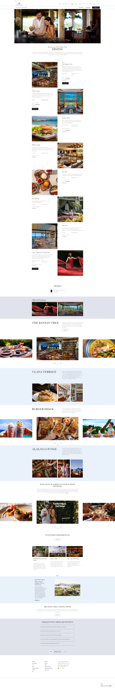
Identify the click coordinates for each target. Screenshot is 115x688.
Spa (87, 3)
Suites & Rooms (65, 3)
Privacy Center (47, 669)
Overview (60, 3)
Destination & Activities (78, 3)
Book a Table (65, 83)
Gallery (98, 3)
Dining (72, 3)
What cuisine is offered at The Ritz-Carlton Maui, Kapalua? (50, 635)
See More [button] (66, 492)
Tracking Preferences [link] (48, 666)
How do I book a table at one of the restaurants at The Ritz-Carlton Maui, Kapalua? (55, 639)
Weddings (94, 3)
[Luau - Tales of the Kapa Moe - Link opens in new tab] (44, 309)
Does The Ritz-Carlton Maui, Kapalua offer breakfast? (49, 643)
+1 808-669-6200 (87, 7)
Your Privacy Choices (49, 668)
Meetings (90, 3)
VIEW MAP (81, 7)
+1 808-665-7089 (37, 104)
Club (69, 3)
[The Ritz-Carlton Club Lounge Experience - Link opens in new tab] (70, 309)
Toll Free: (63, 665)
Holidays (84, 3)
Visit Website (64, 80)
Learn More (57, 539)
